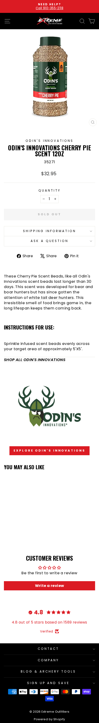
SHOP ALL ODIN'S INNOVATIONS (34, 359)
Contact (48, 649)
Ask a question (49, 241)
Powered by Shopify (49, 719)
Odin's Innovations (50, 141)
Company (48, 660)
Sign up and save (48, 683)
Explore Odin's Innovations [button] (49, 450)
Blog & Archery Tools (48, 671)
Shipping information (49, 231)
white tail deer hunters (51, 297)
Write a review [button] (49, 585)
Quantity (49, 191)
